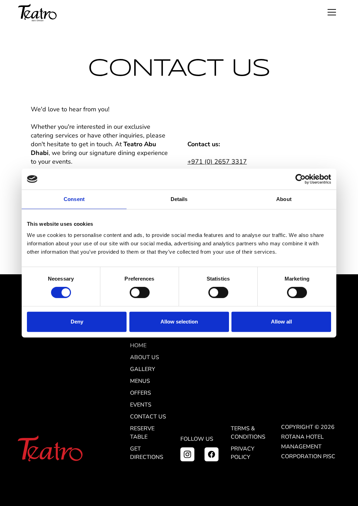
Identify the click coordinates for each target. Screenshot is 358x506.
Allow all (281, 322)
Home (138, 345)
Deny (77, 322)
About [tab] (284, 199)
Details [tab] (179, 199)
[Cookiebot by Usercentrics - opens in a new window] (300, 179)
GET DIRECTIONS (146, 453)
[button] (331, 12)
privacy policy (243, 453)
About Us (144, 357)
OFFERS (140, 393)
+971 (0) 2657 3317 (217, 161)
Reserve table (142, 433)
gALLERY (142, 369)
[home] (37, 12)
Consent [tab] (74, 199)
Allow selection (179, 322)
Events (140, 405)
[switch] (140, 292)
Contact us (148, 417)
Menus (140, 381)
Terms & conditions (248, 433)
